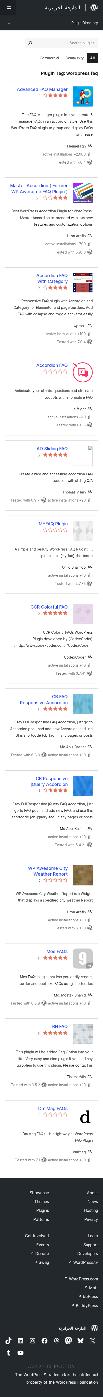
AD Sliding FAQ (52, 448)
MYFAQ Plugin (53, 523)
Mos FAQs (57, 951)
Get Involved (37, 1235)
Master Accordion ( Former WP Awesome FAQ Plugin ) (39, 188)
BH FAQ (60, 1026)
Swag (41, 1262)
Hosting (91, 1210)
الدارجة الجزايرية (72, 1328)
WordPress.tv (83, 1262)
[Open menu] (8, 7)
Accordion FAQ (52, 365)
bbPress (88, 1296)
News (93, 1201)
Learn (93, 1235)
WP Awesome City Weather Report (48, 871)
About (92, 1192)
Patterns (41, 1219)
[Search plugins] (30, 43)
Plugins (42, 1210)
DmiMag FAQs (53, 1108)
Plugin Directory (85, 23)
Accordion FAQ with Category (52, 278)
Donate (39, 1253)
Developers (87, 1253)
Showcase (39, 1192)
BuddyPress (84, 1305)
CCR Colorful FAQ (49, 607)
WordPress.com (81, 1278)
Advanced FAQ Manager (42, 89)
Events (42, 1244)
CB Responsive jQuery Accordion (49, 781)
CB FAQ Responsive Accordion (44, 699)
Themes (41, 1201)
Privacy (91, 1219)
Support (91, 1244)
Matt (91, 1287)
